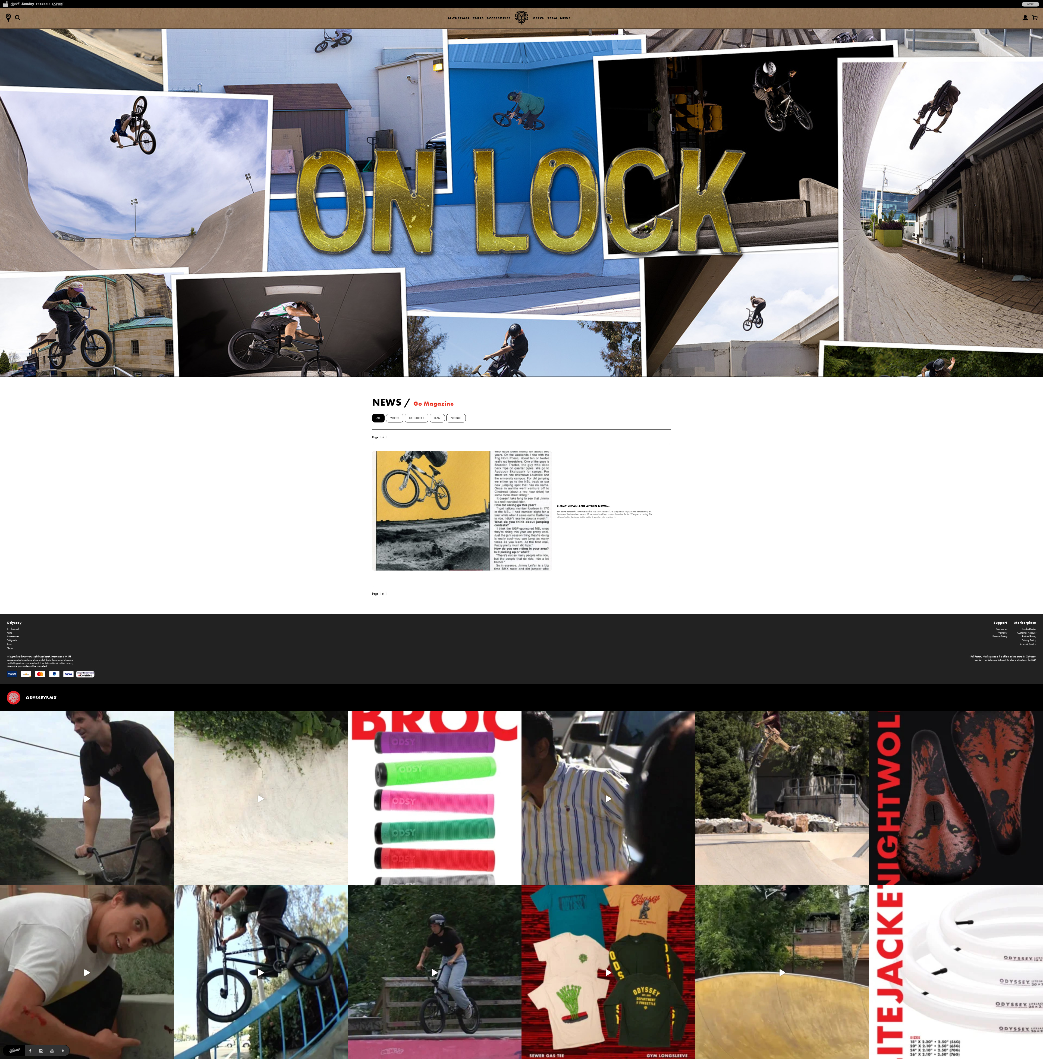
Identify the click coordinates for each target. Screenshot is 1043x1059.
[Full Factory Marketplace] (5, 3)
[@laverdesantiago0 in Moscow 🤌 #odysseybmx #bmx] (782, 972)
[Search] (17, 17)
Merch (538, 18)
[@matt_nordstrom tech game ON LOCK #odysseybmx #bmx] (87, 798)
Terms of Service (1028, 644)
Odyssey (14, 623)
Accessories (498, 18)
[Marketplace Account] (1025, 17)
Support (1030, 4)
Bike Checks (416, 418)
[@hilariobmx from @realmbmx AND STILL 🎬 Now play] (608, 798)
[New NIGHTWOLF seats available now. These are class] (956, 798)
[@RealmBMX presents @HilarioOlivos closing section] (261, 972)
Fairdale (988, 660)
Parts (478, 18)
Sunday (979, 660)
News (565, 18)
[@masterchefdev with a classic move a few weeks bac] (782, 798)
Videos (394, 418)
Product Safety (999, 636)
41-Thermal (459, 18)
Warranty (1002, 632)
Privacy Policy (1029, 640)
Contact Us (1001, 629)
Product (456, 418)
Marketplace (1025, 623)
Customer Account (1026, 632)
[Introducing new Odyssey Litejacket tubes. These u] (956, 972)
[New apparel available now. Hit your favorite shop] (608, 972)
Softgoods (12, 640)
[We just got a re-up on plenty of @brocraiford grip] (435, 798)
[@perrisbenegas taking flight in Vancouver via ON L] (435, 972)
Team (552, 18)
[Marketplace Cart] (1034, 17)
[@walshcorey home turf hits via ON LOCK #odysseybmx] (261, 798)
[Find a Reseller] (8, 17)
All (378, 418)
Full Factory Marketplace (983, 656)
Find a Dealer (1029, 629)
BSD (1033, 660)
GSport (1002, 660)
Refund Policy (1029, 636)
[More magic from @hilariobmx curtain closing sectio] (87, 972)
